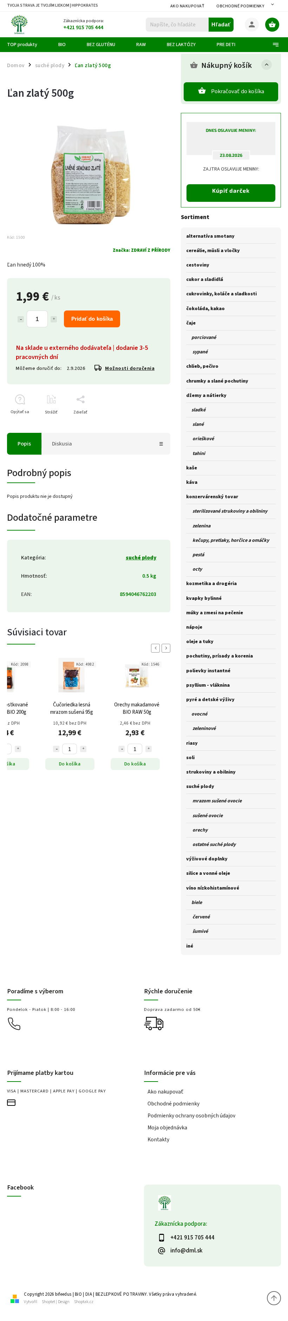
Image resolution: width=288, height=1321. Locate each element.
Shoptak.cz (83, 1302)
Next (167, 648)
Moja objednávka (167, 1127)
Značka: (141, 250)
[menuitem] (27, 44)
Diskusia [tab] (62, 444)
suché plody (141, 558)
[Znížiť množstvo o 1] (21, 319)
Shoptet (48, 1302)
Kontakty (158, 1139)
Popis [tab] (24, 444)
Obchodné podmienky (240, 6)
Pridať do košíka (92, 319)
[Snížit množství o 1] (56, 749)
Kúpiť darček (231, 190)
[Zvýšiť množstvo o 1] (54, 319)
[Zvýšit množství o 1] (18, 749)
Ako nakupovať (187, 6)
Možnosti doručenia (130, 368)
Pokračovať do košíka (237, 91)
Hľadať (221, 24)
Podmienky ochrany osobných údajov (191, 1116)
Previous (156, 648)
